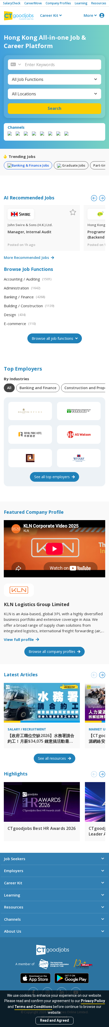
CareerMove (33, 3)
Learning (81, 3)
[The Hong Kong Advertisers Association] (54, 964)
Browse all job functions (53, 338)
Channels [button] (12, 919)
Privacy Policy (93, 1001)
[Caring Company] (83, 964)
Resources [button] (13, 906)
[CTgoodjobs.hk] (52, 950)
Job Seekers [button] (14, 858)
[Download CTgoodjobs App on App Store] (35, 978)
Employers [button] (13, 870)
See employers (52, 476)
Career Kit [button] (13, 882)
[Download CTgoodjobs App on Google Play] (72, 978)
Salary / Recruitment (27, 729)
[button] (61, 64)
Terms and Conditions (33, 1007)
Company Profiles (58, 3)
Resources (98, 3)
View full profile (19, 639)
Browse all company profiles (52, 651)
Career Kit (49, 15)
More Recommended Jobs (27, 257)
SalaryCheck (12, 3)
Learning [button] (12, 895)
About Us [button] (12, 931)
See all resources (52, 758)
